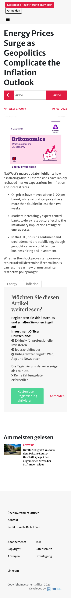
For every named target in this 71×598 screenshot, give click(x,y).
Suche (56, 95)
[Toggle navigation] (8, 19)
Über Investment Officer (23, 513)
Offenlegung (44, 556)
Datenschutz (44, 549)
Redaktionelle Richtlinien (24, 527)
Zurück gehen (9, 95)
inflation (32, 284)
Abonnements (17, 542)
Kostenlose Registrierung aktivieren (29, 5)
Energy (12, 284)
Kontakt (13, 520)
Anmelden (13, 10)
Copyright (14, 549)
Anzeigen (14, 556)
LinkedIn (13, 570)
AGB (38, 542)
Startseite (19, 17)
